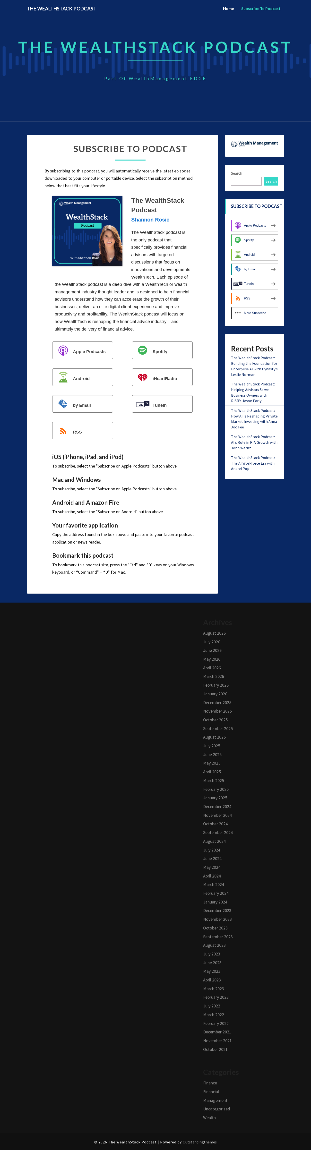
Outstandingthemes (200, 1142)
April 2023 (212, 980)
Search (236, 173)
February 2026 (216, 685)
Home (228, 8)
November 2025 (217, 711)
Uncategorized (216, 1109)
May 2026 (211, 659)
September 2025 (218, 728)
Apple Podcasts (89, 351)
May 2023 (211, 971)
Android (81, 378)
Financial (211, 1091)
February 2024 (216, 893)
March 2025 (213, 780)
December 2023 (217, 910)
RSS (77, 432)
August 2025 (214, 737)
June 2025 (212, 754)
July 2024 (211, 850)
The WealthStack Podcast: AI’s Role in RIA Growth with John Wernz (254, 442)
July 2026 (211, 642)
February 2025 (216, 789)
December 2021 (217, 1032)
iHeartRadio (165, 378)
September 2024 (218, 832)
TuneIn (160, 405)
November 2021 (217, 1040)
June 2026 (212, 650)
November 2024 (217, 815)
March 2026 (213, 676)
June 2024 (212, 858)
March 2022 (213, 1014)
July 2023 (211, 954)
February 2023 (216, 997)
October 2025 (215, 720)
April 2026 (212, 668)
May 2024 (211, 867)
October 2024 (215, 823)
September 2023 (218, 936)
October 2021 (215, 1049)
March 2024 (213, 884)
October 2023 (215, 928)
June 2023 (212, 962)
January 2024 (215, 902)
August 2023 (214, 945)
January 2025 (215, 798)
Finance (210, 1083)
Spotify (160, 351)
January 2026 (215, 694)
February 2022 (216, 1023)
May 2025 (211, 763)
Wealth (209, 1117)
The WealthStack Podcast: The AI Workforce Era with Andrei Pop (253, 463)
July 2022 (211, 1006)
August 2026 (214, 633)
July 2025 (211, 746)
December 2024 (217, 806)
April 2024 (212, 876)
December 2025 (217, 702)
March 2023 (213, 988)
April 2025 (212, 772)
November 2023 (217, 919)
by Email (82, 405)
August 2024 (214, 841)
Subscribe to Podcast (260, 8)
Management (215, 1100)
